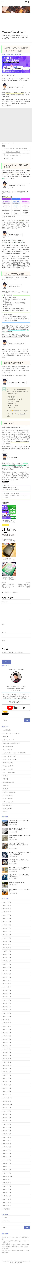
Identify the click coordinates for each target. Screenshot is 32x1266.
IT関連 (4, 736)
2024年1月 (6, 977)
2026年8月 (6, 902)
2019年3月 (6, 1166)
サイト (3, 640)
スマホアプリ (6, 762)
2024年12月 (6, 944)
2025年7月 (6, 921)
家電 (4, 779)
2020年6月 (6, 1117)
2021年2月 (6, 1091)
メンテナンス (6, 769)
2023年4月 (6, 1006)
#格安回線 (15, 592)
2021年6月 (6, 1078)
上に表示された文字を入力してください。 (13, 652)
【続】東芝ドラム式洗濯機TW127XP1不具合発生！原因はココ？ (18, 845)
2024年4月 (6, 967)
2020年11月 (6, 1101)
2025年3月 (6, 934)
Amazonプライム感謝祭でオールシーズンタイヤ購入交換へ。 (19, 853)
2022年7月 (6, 1036)
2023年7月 (6, 997)
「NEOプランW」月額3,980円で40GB (16, 148)
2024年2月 (6, 974)
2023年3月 (6, 1010)
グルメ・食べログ (8, 756)
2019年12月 (6, 1137)
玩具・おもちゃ (7, 802)
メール (4, 632)
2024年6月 (6, 961)
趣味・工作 (6, 805)
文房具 (4, 785)
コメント (4, 602)
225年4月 (5, 1209)
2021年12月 (6, 1059)
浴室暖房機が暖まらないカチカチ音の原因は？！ (15, 1245)
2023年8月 (6, 993)
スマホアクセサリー (8, 759)
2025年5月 (6, 928)
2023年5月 (6, 1003)
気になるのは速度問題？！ (13, 155)
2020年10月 (6, 1104)
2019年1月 (6, 1173)
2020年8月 (6, 1111)
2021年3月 (6, 1088)
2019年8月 (6, 1150)
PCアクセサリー (7, 740)
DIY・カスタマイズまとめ (10, 733)
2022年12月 (6, 1019)
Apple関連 (6, 730)
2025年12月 (6, 905)
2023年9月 (6, 990)
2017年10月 (6, 1205)
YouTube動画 (7, 746)
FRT (21, 1263)
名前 (3, 624)
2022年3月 (6, 1049)
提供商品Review (7, 782)
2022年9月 (6, 1029)
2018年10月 (6, 1183)
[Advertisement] (16, 21)
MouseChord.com (13, 32)
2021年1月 (6, 1094)
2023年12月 (6, 980)
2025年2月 (6, 938)
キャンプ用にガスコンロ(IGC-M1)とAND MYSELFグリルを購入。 (19, 868)
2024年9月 (6, 951)
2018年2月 (6, 1192)
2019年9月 (6, 1147)
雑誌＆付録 (6, 808)
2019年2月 (6, 1170)
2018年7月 (6, 1186)
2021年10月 (6, 1065)
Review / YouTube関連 (9, 743)
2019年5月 (6, 1160)
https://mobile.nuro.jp (12, 489)
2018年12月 (6, 1176)
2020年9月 (6, 1107)
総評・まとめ (9, 158)
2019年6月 (6, 1156)
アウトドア (6, 749)
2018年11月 (6, 1179)
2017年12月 (6, 1199)
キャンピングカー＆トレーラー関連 (13, 753)
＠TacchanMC (17, 690)
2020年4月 (6, 1124)
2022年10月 (6, 1026)
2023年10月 (6, 987)
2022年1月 (6, 1055)
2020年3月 (6, 1127)
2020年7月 (6, 1114)
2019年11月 (6, 1140)
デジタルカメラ (7, 766)
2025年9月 (6, 915)
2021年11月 (6, 1062)
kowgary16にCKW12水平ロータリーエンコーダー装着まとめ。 (19, 829)
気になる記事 (6, 795)
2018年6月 (6, 1189)
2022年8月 (6, 1032)
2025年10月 (6, 912)
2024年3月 (6, 970)
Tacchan (8, 54)
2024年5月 (6, 964)
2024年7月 (6, 957)
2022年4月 (6, 1045)
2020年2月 (6, 1130)
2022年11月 (6, 1023)
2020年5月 (6, 1121)
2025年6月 (6, 925)
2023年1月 (6, 1016)
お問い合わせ (6, 1220)
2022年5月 (6, 1042)
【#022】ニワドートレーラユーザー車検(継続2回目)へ (19, 821)
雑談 (4, 811)
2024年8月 (6, 954)
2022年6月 (6, 1039)
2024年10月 (6, 948)
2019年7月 (6, 1153)
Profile (5, 1217)
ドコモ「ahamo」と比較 (13, 152)
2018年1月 (6, 1196)
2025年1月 (6, 941)
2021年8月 (6, 1072)
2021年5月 (6, 1081)
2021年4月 (6, 1085)
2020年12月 (6, 1098)
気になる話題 (6, 798)
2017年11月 (6, 1202)
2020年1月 (6, 1134)
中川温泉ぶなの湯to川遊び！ (17, 882)
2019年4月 (6, 1163)
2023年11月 (6, 983)
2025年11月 (6, 908)
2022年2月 (6, 1052)
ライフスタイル (7, 772)
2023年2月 (6, 1013)
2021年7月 (6, 1075)
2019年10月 (6, 1143)
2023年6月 (6, 1000)
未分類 (4, 789)
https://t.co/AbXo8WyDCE (20, 410)
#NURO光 (8, 592)
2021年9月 (6, 1068)
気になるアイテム (8, 792)
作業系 (4, 775)
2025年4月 (6, 931)
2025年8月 (6, 918)
